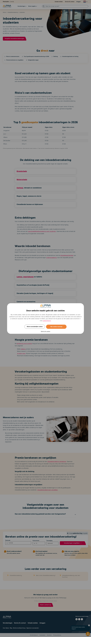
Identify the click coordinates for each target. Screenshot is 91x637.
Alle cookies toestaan (56, 326)
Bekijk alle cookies (45, 331)
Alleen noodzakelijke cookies (35, 326)
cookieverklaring (47, 320)
